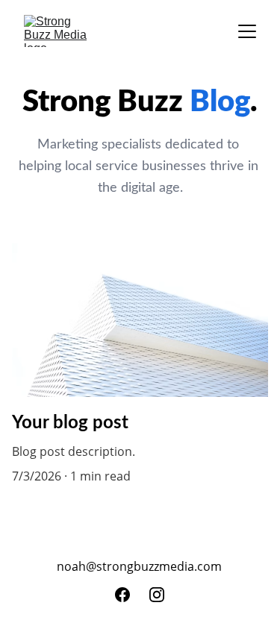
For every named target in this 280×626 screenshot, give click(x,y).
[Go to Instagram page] (156, 594)
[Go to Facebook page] (122, 594)
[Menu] (247, 31)
